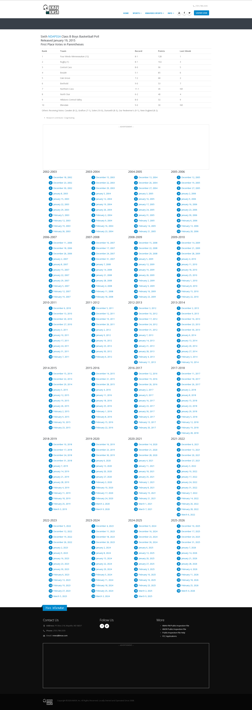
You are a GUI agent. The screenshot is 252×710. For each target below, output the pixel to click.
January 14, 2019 (61, 471)
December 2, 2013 (190, 308)
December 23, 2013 (190, 324)
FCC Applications (169, 636)
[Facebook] (184, 13)
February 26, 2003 (61, 231)
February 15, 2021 (147, 493)
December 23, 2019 (105, 449)
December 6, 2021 (190, 444)
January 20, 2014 (189, 346)
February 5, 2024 (104, 574)
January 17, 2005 (146, 204)
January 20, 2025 (146, 558)
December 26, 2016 (148, 384)
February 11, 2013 (147, 362)
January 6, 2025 (146, 547)
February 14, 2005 (147, 226)
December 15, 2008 (148, 242)
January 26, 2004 (104, 209)
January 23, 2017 (146, 406)
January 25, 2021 (146, 476)
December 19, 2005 (190, 182)
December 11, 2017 (190, 373)
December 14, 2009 (190, 242)
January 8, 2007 (60, 264)
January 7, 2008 (103, 264)
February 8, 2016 (104, 416)
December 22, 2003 (105, 182)
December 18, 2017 (190, 379)
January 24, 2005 (146, 209)
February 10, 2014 (189, 362)
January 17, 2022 (189, 476)
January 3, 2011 (60, 329)
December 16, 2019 (105, 444)
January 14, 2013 (146, 340)
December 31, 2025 (190, 542)
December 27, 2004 (148, 188)
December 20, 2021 (190, 455)
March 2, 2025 (145, 590)
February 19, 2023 (61, 585)
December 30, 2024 (148, 542)
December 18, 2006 (62, 248)
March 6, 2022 (188, 514)
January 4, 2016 (103, 389)
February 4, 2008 (104, 286)
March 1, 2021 (145, 503)
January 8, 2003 (60, 193)
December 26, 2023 (105, 542)
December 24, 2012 (148, 324)
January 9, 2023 (60, 553)
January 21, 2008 (104, 275)
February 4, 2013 (147, 356)
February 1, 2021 (147, 482)
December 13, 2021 (190, 449)
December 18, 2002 (62, 177)
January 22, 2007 (61, 275)
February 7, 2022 (189, 493)
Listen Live (201, 12)
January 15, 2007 (61, 269)
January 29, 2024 (104, 569)
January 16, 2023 (61, 558)
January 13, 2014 (189, 340)
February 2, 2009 (147, 280)
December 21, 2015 (105, 379)
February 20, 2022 (189, 503)
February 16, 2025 (147, 580)
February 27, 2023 (61, 590)
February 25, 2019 (61, 503)
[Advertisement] (126, 148)
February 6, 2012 (104, 356)
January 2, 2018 (188, 389)
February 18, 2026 (189, 580)
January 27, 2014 (189, 351)
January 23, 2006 (189, 209)
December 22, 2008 (148, 248)
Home (126, 13)
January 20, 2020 (104, 471)
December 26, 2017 (190, 384)
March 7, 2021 (145, 509)
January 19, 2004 (104, 204)
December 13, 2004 (148, 177)
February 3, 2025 (147, 569)
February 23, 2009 (147, 296)
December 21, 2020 (148, 449)
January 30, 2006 (189, 215)
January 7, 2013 (146, 335)
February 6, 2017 (147, 416)
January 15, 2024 (104, 558)
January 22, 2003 (61, 204)
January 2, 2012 (103, 329)
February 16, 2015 (61, 422)
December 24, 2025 (190, 536)
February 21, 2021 (147, 498)
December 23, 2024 (148, 536)
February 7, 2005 (147, 220)
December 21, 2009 (190, 248)
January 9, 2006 (188, 199)
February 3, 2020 (104, 482)
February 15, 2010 (189, 291)
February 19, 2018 (189, 427)
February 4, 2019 (61, 487)
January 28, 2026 (189, 563)
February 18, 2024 (104, 585)
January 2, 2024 (103, 547)
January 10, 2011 (61, 335)
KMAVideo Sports (153, 13)
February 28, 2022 (189, 509)
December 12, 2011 (105, 313)
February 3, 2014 (189, 356)
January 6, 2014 (188, 335)
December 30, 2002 (62, 188)
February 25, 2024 (104, 590)
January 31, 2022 (189, 487)
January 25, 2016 (104, 406)
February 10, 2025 (147, 574)
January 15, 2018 (189, 400)
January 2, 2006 (188, 193)
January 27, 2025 (146, 563)
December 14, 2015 (105, 373)
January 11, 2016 (104, 395)
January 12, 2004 (104, 199)
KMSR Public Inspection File (174, 629)
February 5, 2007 (61, 286)
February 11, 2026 (189, 574)
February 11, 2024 (104, 580)
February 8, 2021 (147, 487)
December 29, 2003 (105, 188)
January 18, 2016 (104, 400)
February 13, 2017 (147, 422)
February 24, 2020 (104, 498)
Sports (136, 13)
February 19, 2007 (61, 296)
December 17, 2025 (190, 531)
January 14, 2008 (104, 269)
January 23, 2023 (61, 563)
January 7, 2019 (60, 466)
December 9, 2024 (147, 526)
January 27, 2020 (104, 476)
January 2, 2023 (60, 547)
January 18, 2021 (146, 471)
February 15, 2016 (104, 422)
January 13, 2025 (146, 553)
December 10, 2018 (62, 444)
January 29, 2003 (61, 209)
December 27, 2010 (62, 324)
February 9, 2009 (147, 286)
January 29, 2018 (189, 411)
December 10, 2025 (190, 526)
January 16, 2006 (189, 204)
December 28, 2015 (105, 384)
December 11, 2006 (62, 242)
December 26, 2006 (62, 253)
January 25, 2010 (189, 275)
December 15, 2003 (105, 177)
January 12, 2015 (61, 395)
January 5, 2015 (60, 389)
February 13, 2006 (189, 226)
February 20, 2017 (147, 427)
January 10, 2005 (146, 199)
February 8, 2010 (189, 286)
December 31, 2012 (148, 329)
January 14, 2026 (189, 553)
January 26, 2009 (146, 275)
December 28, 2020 (148, 455)
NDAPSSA (54, 36)
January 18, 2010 (189, 269)
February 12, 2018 (189, 422)
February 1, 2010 (189, 280)
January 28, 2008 (104, 280)
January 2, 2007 (60, 259)
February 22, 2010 (189, 296)
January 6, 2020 (103, 460)
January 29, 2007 (61, 280)
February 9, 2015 (61, 416)
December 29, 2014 (62, 384)
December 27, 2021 (190, 460)
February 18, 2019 (61, 498)
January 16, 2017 (146, 400)
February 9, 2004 (104, 220)
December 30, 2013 (190, 329)
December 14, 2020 (148, 444)
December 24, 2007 (105, 253)
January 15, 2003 (61, 199)
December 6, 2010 (62, 308)
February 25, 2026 (189, 585)
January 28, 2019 (61, 482)
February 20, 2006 (189, 231)
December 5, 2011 (105, 308)
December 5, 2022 (62, 526)
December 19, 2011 (105, 319)
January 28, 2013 (146, 351)
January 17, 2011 (61, 340)
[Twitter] (189, 13)
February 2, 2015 (61, 411)
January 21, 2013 (146, 346)
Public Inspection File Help (173, 632)
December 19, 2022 (62, 536)
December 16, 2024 (148, 531)
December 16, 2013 (190, 319)
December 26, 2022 (62, 542)
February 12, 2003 (61, 220)
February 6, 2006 (189, 220)
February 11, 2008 (104, 291)
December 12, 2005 (190, 177)
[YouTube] (179, 13)
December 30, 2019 (105, 455)
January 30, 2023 (61, 569)
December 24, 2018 (62, 455)
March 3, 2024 (103, 596)
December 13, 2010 (62, 313)
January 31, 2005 (146, 215)
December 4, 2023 (105, 526)
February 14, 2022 (189, 498)
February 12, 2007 (61, 291)
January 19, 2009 (146, 269)
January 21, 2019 (61, 476)
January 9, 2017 (146, 395)
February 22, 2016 (104, 427)
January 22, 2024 (104, 563)
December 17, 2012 (148, 319)
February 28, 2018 (189, 433)
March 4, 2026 (188, 590)
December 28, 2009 (190, 253)
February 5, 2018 (189, 416)
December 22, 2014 (62, 379)
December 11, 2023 (105, 531)
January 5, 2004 (103, 193)
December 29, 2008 (148, 253)
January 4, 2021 (146, 460)
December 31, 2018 (62, 460)
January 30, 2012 (104, 351)
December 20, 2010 (62, 319)
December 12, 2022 (62, 531)
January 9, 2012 (103, 335)
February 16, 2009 (147, 291)
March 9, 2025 (145, 596)
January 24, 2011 (61, 346)
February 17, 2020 (104, 493)
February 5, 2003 (61, 215)
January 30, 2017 (146, 411)
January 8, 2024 (103, 553)
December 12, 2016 (148, 373)
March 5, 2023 (60, 596)
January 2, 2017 (146, 389)
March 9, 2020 (103, 509)
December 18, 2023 (105, 536)
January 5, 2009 (146, 259)
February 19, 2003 (61, 226)
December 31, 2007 (105, 259)
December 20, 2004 (148, 182)
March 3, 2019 (60, 509)
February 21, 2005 (147, 231)
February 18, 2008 (104, 296)
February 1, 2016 (104, 411)
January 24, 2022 (189, 482)
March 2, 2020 (103, 503)
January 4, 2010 (188, 259)
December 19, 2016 (148, 379)
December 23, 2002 (62, 182)
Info (170, 13)
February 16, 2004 (104, 226)
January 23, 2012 (104, 346)
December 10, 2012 (148, 313)
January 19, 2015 (61, 400)
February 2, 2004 (104, 215)
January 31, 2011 (61, 351)
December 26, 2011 (105, 324)
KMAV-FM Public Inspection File (175, 625)
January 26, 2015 (61, 406)
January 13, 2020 (104, 466)
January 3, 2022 (188, 466)
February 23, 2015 (61, 427)
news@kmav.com (60, 635)
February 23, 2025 (147, 585)
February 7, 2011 (61, 356)
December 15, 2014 (62, 373)
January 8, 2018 (188, 395)
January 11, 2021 (146, 466)
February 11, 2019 (61, 493)
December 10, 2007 (105, 242)
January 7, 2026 (188, 547)
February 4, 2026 (189, 569)
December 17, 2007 (105, 248)
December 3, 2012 (147, 308)
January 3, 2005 (146, 193)
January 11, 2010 (189, 264)
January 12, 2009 (146, 264)
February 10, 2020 (104, 487)
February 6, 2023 (61, 574)
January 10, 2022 (189, 471)
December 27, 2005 (190, 188)
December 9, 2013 (190, 313)
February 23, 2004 (104, 231)
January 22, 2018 (189, 406)
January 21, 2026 (189, 558)
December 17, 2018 (62, 449)
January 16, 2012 (104, 340)
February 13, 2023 (61, 580)
